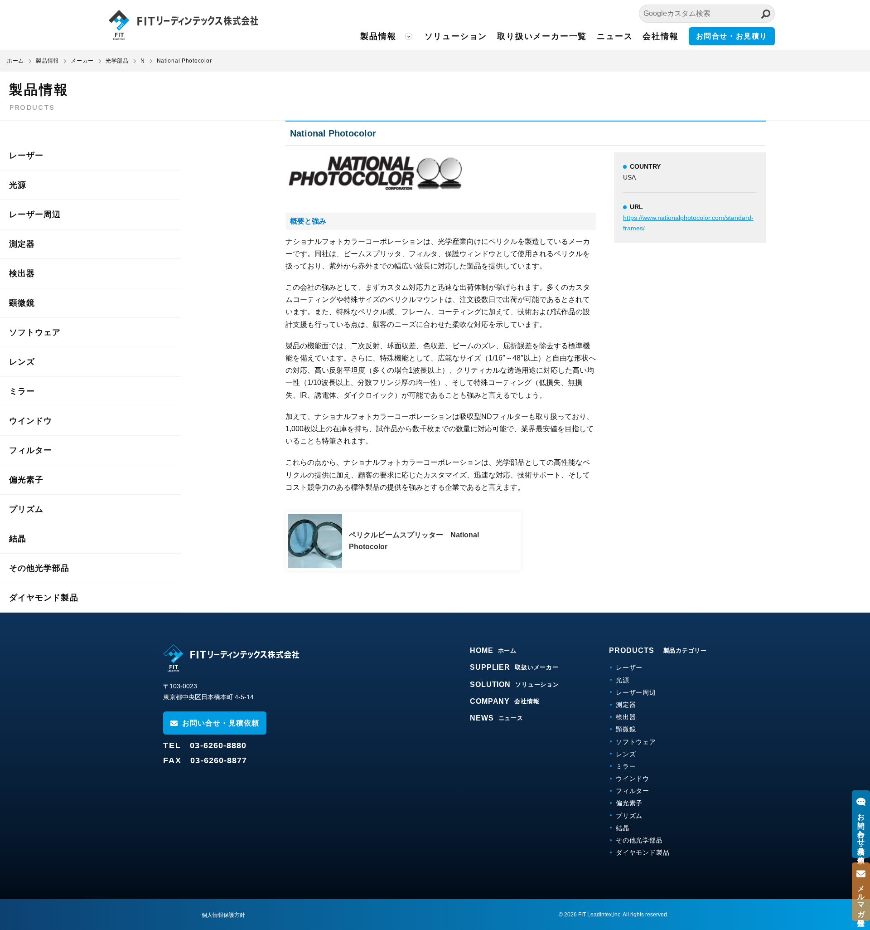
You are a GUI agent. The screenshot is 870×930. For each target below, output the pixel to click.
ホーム (15, 61)
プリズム (26, 509)
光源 (17, 185)
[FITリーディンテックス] (231, 658)
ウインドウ (30, 420)
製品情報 (378, 36)
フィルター (30, 450)
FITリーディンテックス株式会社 (183, 25)
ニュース (615, 36)
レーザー (26, 155)
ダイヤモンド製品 (43, 597)
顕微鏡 (22, 302)
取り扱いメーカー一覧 (542, 36)
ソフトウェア (35, 332)
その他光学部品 (39, 568)
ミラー (22, 391)
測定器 (22, 243)
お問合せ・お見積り (732, 36)
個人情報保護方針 (223, 915)
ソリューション (456, 36)
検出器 (22, 273)
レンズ (22, 361)
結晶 (17, 538)
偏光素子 (26, 479)
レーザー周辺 (35, 214)
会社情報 (660, 36)
